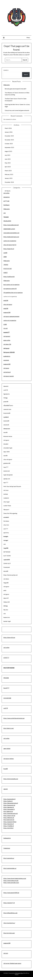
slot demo (6, 579)
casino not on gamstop (9, 241)
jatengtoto (6, 197)
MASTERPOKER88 (8, 667)
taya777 (5, 467)
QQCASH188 (7, 698)
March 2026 (8, 128)
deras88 (5, 571)
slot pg (5, 606)
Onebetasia (6, 848)
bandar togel (7, 621)
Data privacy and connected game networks (17, 110)
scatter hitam (7, 505)
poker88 (5, 401)
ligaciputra (6, 394)
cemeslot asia (7, 409)
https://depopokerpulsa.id (10, 803)
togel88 (5, 548)
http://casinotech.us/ (9, 923)
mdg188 (5, 300)
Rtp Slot (5, 609)
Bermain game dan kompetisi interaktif (15, 89)
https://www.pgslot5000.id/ (11, 892)
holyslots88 (6, 413)
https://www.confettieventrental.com (13, 718)
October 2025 (9, 143)
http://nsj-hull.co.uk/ (9, 933)
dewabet (5, 444)
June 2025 (8, 159)
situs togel (6, 502)
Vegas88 (5, 582)
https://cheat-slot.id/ (9, 815)
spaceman (6, 360)
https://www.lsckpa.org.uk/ (11, 880)
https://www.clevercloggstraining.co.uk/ (14, 878)
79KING (5, 264)
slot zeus (5, 490)
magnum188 (6, 312)
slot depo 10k (7, 344)
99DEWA (6, 678)
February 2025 (9, 174)
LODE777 (6, 657)
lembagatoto (7, 838)
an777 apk (6, 201)
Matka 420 (6, 602)
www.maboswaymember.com (11, 233)
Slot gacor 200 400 (9, 352)
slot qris (5, 953)
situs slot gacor (7, 304)
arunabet (6, 517)
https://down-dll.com (9, 637)
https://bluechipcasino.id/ (10, 813)
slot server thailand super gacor (12, 963)
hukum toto (6, 617)
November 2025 (9, 140)
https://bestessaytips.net (10, 575)
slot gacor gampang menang (11, 316)
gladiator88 (6, 463)
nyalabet (6, 417)
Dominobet (6, 567)
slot (4, 213)
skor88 (5, 432)
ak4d (4, 590)
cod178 (5, 390)
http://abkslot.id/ (8, 811)
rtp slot (5, 328)
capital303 (6, 559)
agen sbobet (6, 748)
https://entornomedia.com (10, 779)
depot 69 (6, 598)
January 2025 (8, 178)
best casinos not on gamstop (11, 284)
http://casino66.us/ (8, 858)
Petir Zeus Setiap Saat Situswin (12, 486)
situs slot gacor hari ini (9, 245)
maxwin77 (6, 332)
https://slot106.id (8, 828)
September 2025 (9, 147)
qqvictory (6, 532)
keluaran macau (7, 436)
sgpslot (5, 789)
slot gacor (6, 348)
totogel (5, 540)
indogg (5, 398)
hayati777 (6, 688)
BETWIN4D (6, 552)
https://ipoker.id (7, 801)
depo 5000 (6, 451)
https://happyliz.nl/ (8, 248)
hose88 (5, 768)
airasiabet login (7, 448)
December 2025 (9, 136)
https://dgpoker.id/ (8, 807)
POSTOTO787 (7, 268)
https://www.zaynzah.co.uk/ (11, 882)
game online (6, 340)
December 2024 (9, 182)
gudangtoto (6, 356)
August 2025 (8, 151)
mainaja (5, 494)
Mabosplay (6, 85)
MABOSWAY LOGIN (9, 229)
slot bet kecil (7, 372)
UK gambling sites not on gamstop (13, 292)
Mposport (6, 509)
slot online (6, 193)
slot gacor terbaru (8, 758)
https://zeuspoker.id (9, 809)
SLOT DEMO (7, 555)
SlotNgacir (6, 205)
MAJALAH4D (7, 221)
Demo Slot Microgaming (10, 513)
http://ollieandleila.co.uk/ (10, 913)
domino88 (6, 421)
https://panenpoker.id (9, 799)
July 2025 (7, 155)
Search (5, 70)
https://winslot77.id (9, 903)
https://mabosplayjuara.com (11, 237)
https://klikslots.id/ (8, 817)
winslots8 (6, 425)
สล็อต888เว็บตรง (8, 405)
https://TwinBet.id (8, 826)
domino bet (6, 471)
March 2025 (8, 170)
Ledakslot (6, 498)
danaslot (5, 386)
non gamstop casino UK (10, 288)
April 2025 (8, 166)
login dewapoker (8, 475)
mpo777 (5, 482)
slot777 (5, 529)
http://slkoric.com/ (8, 728)
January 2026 (8, 132)
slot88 (5, 252)
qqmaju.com (6, 478)
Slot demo (6, 521)
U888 (5, 256)
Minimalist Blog (19, 973)
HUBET (5, 272)
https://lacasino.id (8, 824)
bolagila (5, 536)
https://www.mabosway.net (11, 225)
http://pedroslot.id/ (8, 819)
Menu (28, 37)
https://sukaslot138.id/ (9, 822)
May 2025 (8, 163)
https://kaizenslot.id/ (9, 805)
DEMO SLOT (7, 563)
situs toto (6, 525)
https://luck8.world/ (9, 276)
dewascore (6, 428)
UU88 (5, 324)
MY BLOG (7, 191)
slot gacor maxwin (8, 376)
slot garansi (6, 336)
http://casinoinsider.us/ (9, 868)
